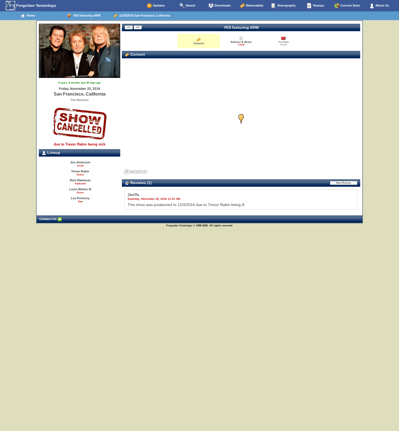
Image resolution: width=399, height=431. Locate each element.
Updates (158, 5)
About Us (382, 5)
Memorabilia (254, 5)
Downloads (222, 5)
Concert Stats (350, 5)
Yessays (318, 5)
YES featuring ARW (85, 15)
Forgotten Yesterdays (35, 5)
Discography (286, 5)
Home (30, 15)
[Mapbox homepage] (135, 172)
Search (190, 5)
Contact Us (48, 219)
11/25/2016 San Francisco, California (144, 15)
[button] (241, 119)
